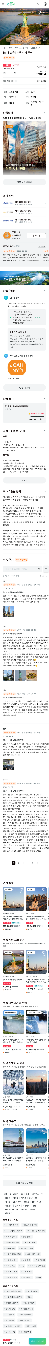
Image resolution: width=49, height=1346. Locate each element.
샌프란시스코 (37, 1194)
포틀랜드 (26, 1206)
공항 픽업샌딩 (30, 1242)
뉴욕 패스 (26, 1260)
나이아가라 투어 (12, 1225)
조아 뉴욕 (16, 232)
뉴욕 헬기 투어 (11, 1271)
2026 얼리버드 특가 (13, 1291)
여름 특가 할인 (26, 1314)
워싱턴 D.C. (33, 1198)
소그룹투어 (27, 1277)
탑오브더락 (31, 1326)
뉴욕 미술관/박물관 (37, 1266)
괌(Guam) (17, 1202)
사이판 (7, 1202)
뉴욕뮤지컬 (40, 1260)
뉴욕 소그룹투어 (21, 48)
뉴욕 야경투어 (11, 1237)
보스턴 (26, 1202)
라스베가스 (14, 1194)
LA (22, 1194)
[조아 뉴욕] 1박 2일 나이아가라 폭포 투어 (36, 1041)
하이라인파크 (26, 1332)
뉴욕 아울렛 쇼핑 (33, 1254)
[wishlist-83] (44, 1012)
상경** (6, 626)
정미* (5, 690)
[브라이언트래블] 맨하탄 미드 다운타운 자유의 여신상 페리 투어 (13, 917)
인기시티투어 (25, 1320)
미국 (5, 48)
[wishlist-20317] (21, 1012)
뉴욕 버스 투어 (11, 1260)
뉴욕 (11, 48)
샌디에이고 (36, 1202)
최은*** (6, 729)
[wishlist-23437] (44, 889)
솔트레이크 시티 (11, 1209)
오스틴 (32, 1209)
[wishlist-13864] (21, 1131)
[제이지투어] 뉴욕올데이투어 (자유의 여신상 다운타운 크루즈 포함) (35, 917)
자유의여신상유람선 (13, 1326)
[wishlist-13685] (44, 1131)
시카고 (23, 1198)
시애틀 (15, 1198)
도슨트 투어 (10, 1248)
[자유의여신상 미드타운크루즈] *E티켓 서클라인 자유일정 (13, 1159)
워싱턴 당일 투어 (12, 1242)
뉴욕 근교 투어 (11, 1277)
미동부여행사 (29, 1303)
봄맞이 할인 (10, 1309)
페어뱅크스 (9, 1213)
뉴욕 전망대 (27, 1237)
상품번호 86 (35, 48)
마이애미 (24, 1209)
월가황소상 (10, 1320)
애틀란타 (8, 1206)
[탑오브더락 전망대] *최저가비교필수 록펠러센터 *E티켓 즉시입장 (36, 1101)
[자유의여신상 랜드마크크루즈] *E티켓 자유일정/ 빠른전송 (36, 1159)
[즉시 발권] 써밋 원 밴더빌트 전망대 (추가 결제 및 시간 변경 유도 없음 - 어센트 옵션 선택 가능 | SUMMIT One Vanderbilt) (13, 1101)
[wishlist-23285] (21, 1073)
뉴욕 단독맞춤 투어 (13, 1254)
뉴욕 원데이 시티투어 (14, 1231)
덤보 (30, 1297)
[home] (11, 4)
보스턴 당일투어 (30, 1225)
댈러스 (17, 1206)
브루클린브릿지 (27, 1309)
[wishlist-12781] (44, 1073)
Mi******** (8, 581)
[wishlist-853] (21, 889)
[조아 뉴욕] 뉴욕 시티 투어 (13, 592)
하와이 (7, 1198)
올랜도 (35, 1206)
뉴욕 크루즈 (10, 1266)
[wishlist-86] (39, 12)
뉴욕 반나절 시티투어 (36, 1231)
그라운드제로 (32, 1291)
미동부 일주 (27, 1271)
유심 (22, 1266)
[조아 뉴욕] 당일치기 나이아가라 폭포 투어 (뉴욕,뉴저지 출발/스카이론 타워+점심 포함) (13, 1041)
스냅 (39, 1277)
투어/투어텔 (10, 1332)
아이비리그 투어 (27, 1248)
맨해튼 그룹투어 (12, 1303)
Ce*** (5, 780)
